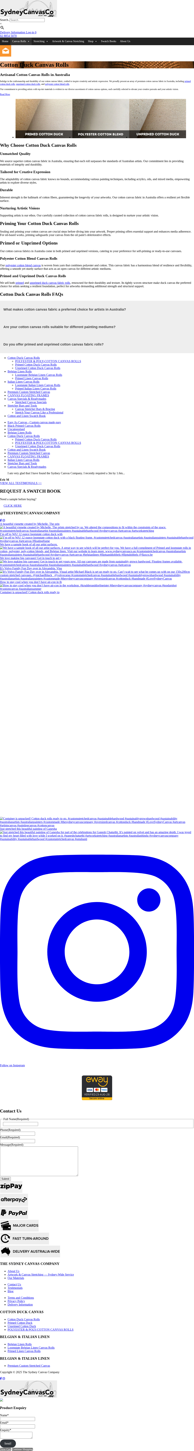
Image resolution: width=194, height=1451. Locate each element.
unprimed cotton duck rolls (28, 84)
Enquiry (5, 1430)
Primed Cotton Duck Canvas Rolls (36, 364)
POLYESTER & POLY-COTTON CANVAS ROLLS (48, 361)
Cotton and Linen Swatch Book (27, 415)
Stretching (39, 41)
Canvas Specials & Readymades (27, 398)
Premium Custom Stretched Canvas (29, 392)
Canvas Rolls (19, 41)
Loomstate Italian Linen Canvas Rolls (37, 385)
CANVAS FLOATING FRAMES (28, 395)
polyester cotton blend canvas (23, 265)
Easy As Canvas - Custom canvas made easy (34, 422)
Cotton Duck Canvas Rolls (24, 357)
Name (4, 1415)
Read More (5, 94)
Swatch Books (108, 41)
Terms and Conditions (21, 1297)
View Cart (5, 1449)
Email (10, 1137)
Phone (10, 1129)
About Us (125, 41)
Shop (90, 41)
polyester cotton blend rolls (57, 84)
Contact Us (14, 1284)
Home (5, 41)
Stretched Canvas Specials (31, 402)
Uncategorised (16, 429)
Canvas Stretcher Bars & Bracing (35, 409)
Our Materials (16, 1278)
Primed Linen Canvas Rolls (31, 378)
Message (11, 1144)
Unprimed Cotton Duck (22, 1326)
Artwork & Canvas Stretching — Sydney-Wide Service (41, 1274)
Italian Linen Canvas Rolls (23, 381)
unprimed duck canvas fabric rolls (50, 282)
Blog (10, 1291)
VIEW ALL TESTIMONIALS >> (21, 483)
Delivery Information (20, 1304)
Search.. (5, 19)
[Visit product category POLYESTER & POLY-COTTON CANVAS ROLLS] (100, 137)
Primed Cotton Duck (20, 1322)
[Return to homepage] (28, 16)
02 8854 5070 (8, 35)
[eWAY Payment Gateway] (97, 1099)
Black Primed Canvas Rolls (24, 425)
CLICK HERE (13, 505)
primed (20, 282)
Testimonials (15, 1287)
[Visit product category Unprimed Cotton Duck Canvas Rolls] (157, 137)
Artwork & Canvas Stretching (68, 41)
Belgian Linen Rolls (20, 371)
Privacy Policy (16, 1301)
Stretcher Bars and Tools (22, 405)
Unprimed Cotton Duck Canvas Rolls (37, 368)
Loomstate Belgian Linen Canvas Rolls (38, 374)
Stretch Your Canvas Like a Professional (39, 412)
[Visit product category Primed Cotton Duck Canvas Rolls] (44, 137)
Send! (7, 1443)
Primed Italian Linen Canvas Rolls (35, 388)
